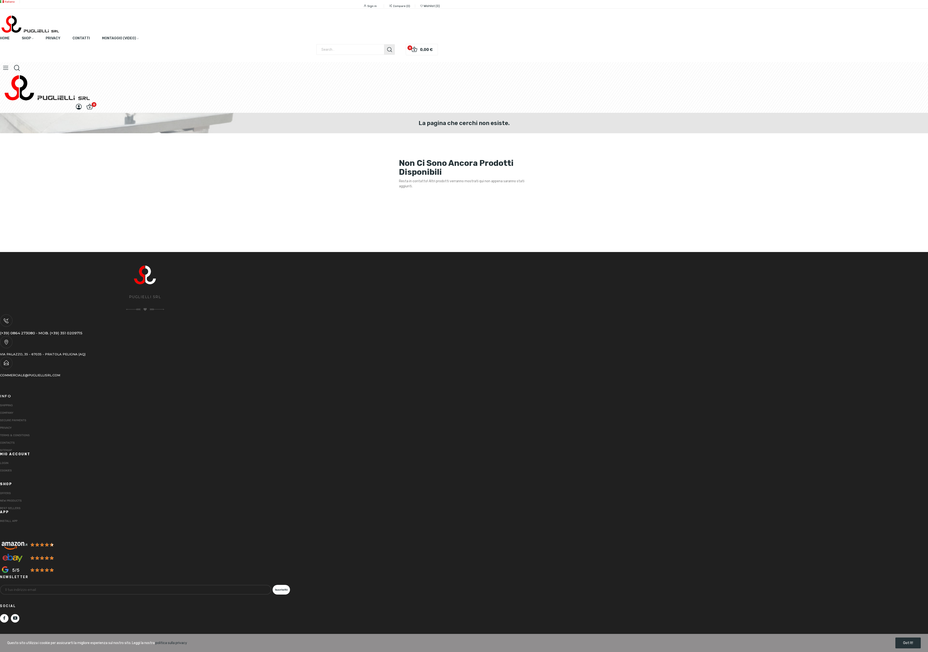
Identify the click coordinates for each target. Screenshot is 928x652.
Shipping (6, 405)
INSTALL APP (8, 521)
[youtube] (15, 618)
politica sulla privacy (171, 643)
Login (4, 463)
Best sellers (10, 508)
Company (6, 412)
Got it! (908, 643)
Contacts (7, 442)
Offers (5, 493)
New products (11, 500)
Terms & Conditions (15, 435)
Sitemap (6, 450)
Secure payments (13, 420)
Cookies (6, 470)
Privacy (6, 427)
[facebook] (4, 618)
